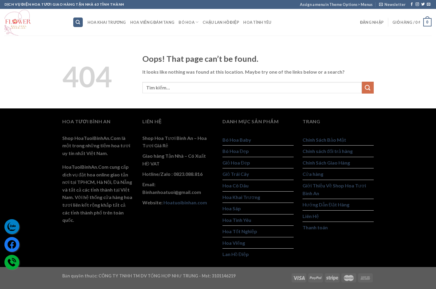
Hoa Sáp (231, 208)
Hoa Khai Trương (106, 22)
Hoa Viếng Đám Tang (152, 22)
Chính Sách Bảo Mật (324, 140)
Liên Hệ (311, 216)
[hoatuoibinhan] (34, 22)
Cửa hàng (313, 174)
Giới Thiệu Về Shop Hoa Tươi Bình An (334, 189)
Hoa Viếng (233, 243)
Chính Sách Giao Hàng (326, 162)
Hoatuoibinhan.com (185, 202)
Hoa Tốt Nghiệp (239, 231)
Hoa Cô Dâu (235, 185)
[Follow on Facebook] (411, 4)
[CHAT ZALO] (11, 226)
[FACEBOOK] (11, 244)
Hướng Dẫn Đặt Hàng (326, 204)
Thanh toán (315, 227)
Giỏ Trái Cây (235, 174)
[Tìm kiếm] (78, 22)
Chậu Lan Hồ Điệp (221, 22)
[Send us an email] (428, 4)
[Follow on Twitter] (423, 4)
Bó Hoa (187, 22)
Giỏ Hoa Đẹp (236, 162)
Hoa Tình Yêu (257, 22)
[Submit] (368, 87)
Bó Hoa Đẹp (235, 151)
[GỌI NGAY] (11, 262)
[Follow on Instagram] (417, 4)
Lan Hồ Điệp (235, 254)
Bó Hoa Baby (236, 140)
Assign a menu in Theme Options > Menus (336, 4)
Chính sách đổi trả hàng (328, 151)
